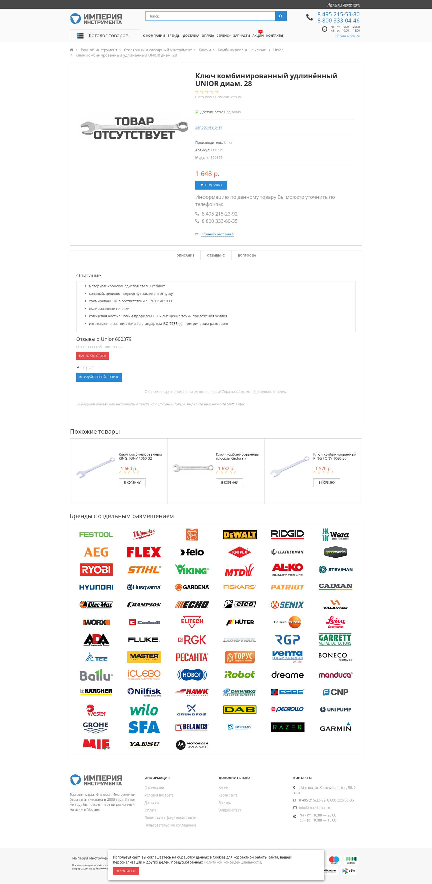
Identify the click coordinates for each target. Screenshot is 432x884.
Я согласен (126, 871)
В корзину (132, 482)
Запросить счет (208, 127)
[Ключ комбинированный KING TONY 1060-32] (95, 467)
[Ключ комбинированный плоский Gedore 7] (193, 467)
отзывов (204, 97)
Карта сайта (228, 795)
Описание (185, 255)
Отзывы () (216, 255)
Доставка (151, 802)
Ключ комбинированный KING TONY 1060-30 (334, 456)
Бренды (225, 802)
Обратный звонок (348, 36)
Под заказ (213, 185)
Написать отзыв (228, 97)
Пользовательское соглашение (170, 825)
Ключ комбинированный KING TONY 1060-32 (140, 456)
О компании (154, 787)
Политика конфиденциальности (170, 817)
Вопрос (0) (247, 255)
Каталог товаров (108, 35)
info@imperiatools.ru (315, 807)
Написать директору (344, 4)
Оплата (150, 810)
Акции (223, 787)
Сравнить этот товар (218, 234)
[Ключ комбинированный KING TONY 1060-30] (290, 467)
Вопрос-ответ (230, 810)
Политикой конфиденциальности (232, 862)
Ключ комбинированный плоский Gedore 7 (237, 456)
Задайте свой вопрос (100, 377)
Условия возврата (159, 795)
